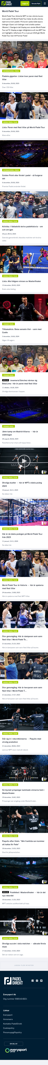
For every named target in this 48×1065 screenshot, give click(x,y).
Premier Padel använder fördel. (14, 186)
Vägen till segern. (8, 340)
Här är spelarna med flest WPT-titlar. (16, 596)
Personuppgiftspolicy (12, 1032)
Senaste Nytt (36, 3)
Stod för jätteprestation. (11, 852)
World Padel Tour (10, 122)
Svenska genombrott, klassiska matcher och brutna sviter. (21, 239)
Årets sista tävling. (9, 289)
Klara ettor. (6, 135)
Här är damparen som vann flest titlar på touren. (20, 647)
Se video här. (7, 545)
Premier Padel (21, 35)
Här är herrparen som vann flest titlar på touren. (20, 698)
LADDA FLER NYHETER (24, 965)
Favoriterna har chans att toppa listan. (16, 442)
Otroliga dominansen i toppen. (13, 391)
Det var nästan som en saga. (12, 954)
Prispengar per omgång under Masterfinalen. (19, 801)
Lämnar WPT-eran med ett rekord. (15, 750)
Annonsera (8, 1019)
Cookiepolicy (8, 1028)
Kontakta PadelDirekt (12, 1023)
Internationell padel (11, 71)
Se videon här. (7, 494)
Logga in (25, 3)
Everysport (7, 1015)
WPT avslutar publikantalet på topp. (16, 903)
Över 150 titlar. (8, 87)
